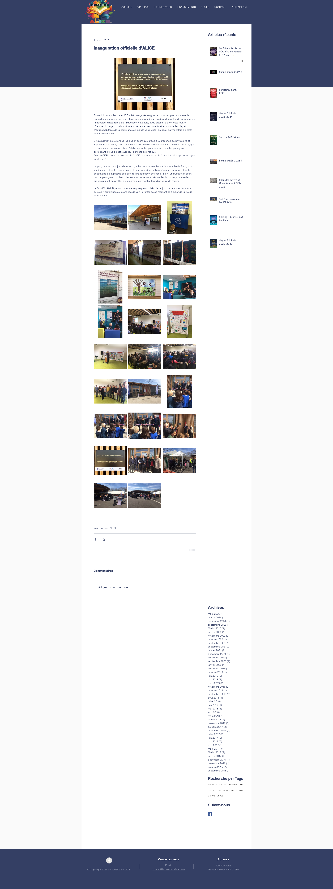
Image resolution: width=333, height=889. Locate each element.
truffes (211, 795)
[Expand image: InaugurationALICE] (144, 217)
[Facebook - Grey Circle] (109, 860)
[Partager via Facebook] (95, 539)
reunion (240, 790)
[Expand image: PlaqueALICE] (110, 460)
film (241, 784)
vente (220, 795)
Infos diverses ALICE (105, 528)
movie (211, 790)
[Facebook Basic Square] (210, 814)
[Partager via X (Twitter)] (103, 539)
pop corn (228, 790)
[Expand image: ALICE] (110, 217)
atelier (222, 784)
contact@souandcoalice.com (169, 869)
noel (219, 790)
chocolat (232, 784)
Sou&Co (212, 784)
